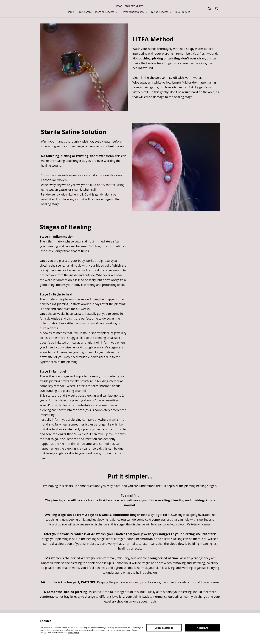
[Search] (209, 8)
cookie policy (73, 632)
